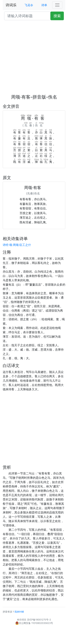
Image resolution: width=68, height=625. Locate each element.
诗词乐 (11, 5)
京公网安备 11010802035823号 (36, 623)
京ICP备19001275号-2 (39, 619)
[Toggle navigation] (57, 5)
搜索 (57, 16)
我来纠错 (19, 611)
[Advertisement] (34, 59)
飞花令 (28, 5)
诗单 (44, 5)
